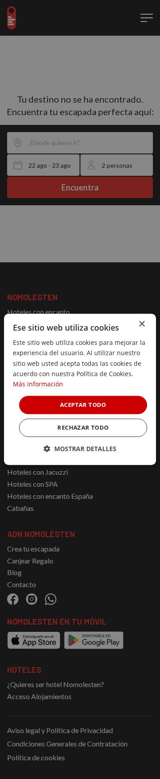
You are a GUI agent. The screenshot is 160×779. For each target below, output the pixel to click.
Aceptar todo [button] (83, 405)
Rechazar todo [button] (82, 428)
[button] (80, 449)
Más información (38, 384)
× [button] (141, 324)
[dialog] (80, 389)
